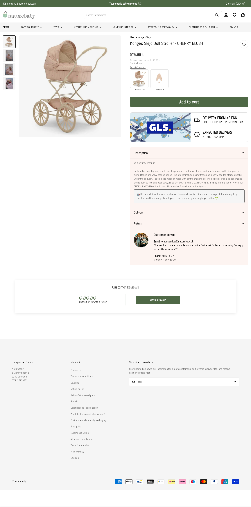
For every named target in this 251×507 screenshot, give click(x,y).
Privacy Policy (77, 451)
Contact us (76, 370)
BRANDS (234, 27)
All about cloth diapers (82, 439)
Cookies (75, 457)
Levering (75, 382)
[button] (243, 15)
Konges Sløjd (144, 37)
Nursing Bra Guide (80, 432)
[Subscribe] (235, 381)
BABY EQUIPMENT (30, 27)
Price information (138, 67)
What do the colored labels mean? (88, 414)
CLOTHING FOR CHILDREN (202, 27)
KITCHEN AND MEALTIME (86, 27)
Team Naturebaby (80, 445)
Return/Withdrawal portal (83, 395)
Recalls (74, 401)
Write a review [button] (158, 300)
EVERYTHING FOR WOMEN (161, 27)
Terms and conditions (82, 376)
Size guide (76, 426)
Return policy (77, 389)
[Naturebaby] (19, 15)
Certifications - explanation (84, 407)
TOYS (56, 27)
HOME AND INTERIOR (123, 27)
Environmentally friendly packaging (88, 420)
